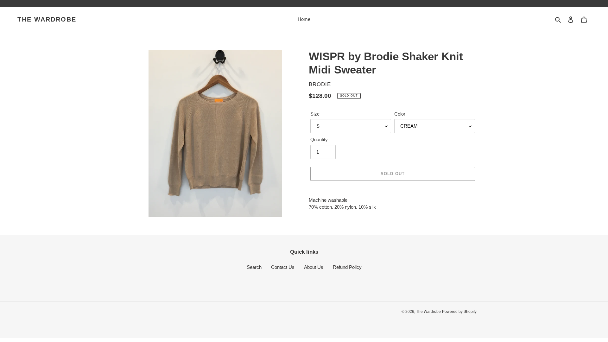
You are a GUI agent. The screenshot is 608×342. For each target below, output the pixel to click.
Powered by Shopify (459, 311)
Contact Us (282, 267)
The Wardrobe (46, 19)
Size (315, 114)
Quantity (319, 139)
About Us (313, 267)
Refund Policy (347, 267)
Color (399, 114)
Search (254, 267)
